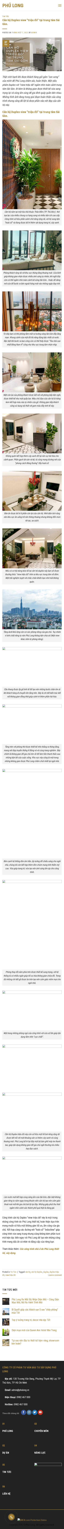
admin (34, 33)
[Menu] (60, 5)
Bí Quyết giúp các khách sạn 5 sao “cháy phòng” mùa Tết (35, 1311)
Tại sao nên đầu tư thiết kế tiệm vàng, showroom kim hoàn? (35, 1342)
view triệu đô (10, 1275)
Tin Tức (5, 16)
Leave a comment (55, 1275)
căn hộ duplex (36, 1272)
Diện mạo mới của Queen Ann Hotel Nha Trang (34, 1330)
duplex (46, 1272)
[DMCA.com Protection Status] (32, 1520)
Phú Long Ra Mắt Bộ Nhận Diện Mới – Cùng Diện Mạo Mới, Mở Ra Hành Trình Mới (35, 1301)
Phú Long (12, 5)
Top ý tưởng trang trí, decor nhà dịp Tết (31, 1319)
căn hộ (27, 1272)
